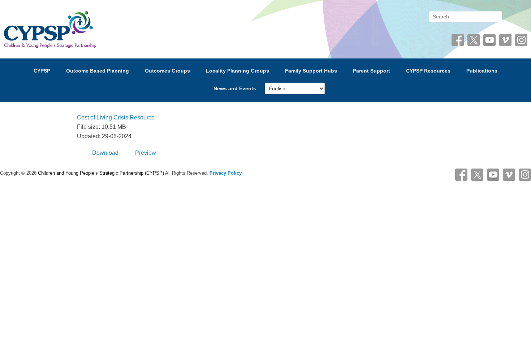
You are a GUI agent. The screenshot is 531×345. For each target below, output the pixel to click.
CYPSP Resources (428, 71)
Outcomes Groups (167, 71)
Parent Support (371, 71)
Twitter (473, 40)
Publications (481, 71)
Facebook (458, 40)
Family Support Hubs (311, 71)
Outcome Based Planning (97, 71)
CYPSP (42, 71)
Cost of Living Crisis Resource (116, 117)
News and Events (234, 88)
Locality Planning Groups (237, 71)
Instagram (521, 40)
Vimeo (505, 40)
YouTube (489, 40)
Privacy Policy (226, 173)
